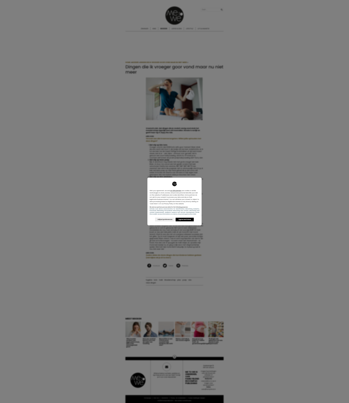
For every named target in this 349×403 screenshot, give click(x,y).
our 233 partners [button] (175, 191)
